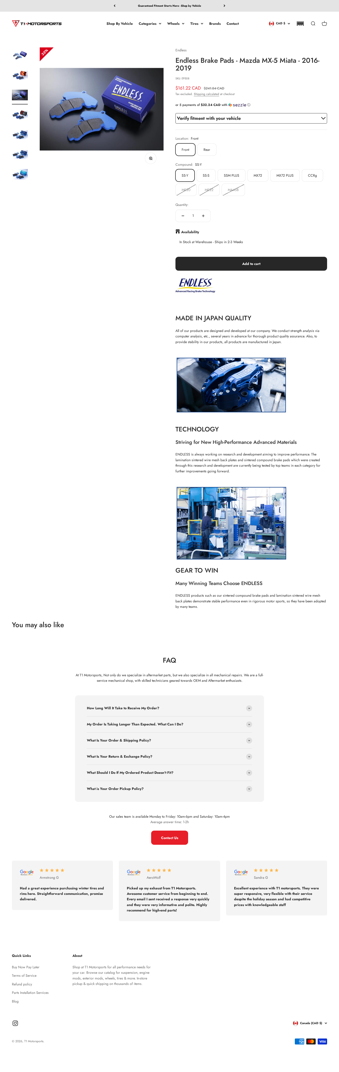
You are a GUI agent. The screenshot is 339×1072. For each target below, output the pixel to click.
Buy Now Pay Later (25, 967)
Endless (181, 50)
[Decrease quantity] (183, 216)
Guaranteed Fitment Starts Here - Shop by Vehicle (169, 6)
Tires (194, 23)
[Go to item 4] (20, 115)
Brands (215, 23)
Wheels (173, 23)
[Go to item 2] (20, 76)
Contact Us (169, 837)
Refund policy (22, 984)
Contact (233, 23)
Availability (190, 231)
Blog (15, 1001)
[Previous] (114, 5)
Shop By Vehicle (119, 23)
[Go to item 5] (20, 135)
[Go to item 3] (20, 95)
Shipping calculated (206, 94)
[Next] (224, 5)
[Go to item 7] (20, 175)
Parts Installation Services (30, 992)
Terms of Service (24, 975)
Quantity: (181, 204)
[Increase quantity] (203, 216)
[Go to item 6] (20, 155)
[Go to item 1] (20, 56)
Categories (147, 23)
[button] (300, 23)
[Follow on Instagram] (15, 1023)
